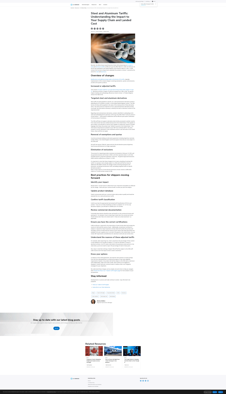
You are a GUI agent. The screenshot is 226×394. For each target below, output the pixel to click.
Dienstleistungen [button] (85, 4)
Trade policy (124, 292)
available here (143, 5)
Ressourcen (77, 7)
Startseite (72, 7)
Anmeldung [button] (148, 1)
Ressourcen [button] (94, 4)
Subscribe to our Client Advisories (101, 287)
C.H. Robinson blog (91, 382)
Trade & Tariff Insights (101, 292)
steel (97, 71)
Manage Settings (207, 392)
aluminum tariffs (100, 66)
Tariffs (118, 292)
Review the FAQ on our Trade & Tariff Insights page (107, 270)
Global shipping (112, 296)
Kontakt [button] (105, 4)
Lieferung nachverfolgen (140, 1)
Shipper (93, 292)
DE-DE (154, 1)
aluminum (103, 71)
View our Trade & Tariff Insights (101, 284)
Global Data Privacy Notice (51, 391)
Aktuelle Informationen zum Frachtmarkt (94, 384)
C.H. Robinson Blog (83, 7)
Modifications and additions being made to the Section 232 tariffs (107, 79)
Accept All (215, 392)
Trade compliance (95, 296)
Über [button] (100, 4)
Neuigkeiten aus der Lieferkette (93, 386)
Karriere (89, 380)
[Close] (155, 3)
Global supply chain (104, 296)
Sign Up (56, 328)
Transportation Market (111, 292)
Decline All (221, 392)
